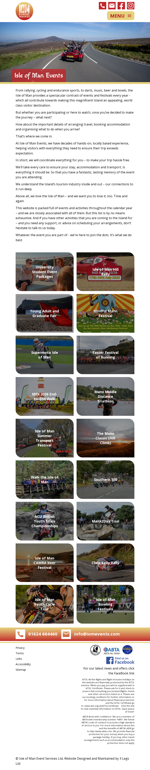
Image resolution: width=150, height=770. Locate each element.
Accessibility (23, 664)
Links (19, 659)
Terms (20, 653)
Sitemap (21, 669)
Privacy (20, 648)
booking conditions (96, 697)
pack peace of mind (128, 710)
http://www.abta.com (101, 731)
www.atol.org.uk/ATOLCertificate (102, 705)
